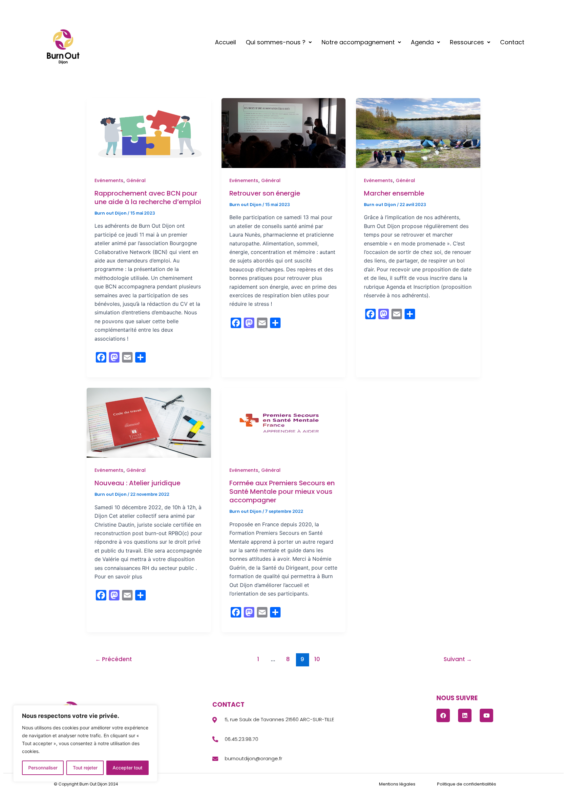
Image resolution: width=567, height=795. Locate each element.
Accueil (225, 42)
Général (136, 180)
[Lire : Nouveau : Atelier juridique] (149, 423)
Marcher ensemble (394, 193)
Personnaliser (42, 767)
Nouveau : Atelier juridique (137, 483)
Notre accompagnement (358, 42)
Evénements (108, 180)
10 (317, 659)
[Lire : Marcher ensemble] (418, 133)
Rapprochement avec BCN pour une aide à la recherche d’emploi (147, 197)
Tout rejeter (85, 767)
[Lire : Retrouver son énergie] (283, 133)
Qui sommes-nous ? (275, 42)
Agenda (422, 42)
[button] (279, 42)
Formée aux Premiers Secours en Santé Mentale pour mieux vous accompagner (282, 491)
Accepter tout (127, 767)
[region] (85, 743)
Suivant (458, 659)
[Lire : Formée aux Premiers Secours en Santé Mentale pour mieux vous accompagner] (283, 423)
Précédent (113, 659)
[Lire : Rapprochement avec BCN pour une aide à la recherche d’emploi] (149, 133)
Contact (512, 42)
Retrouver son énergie (264, 193)
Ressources (467, 42)
